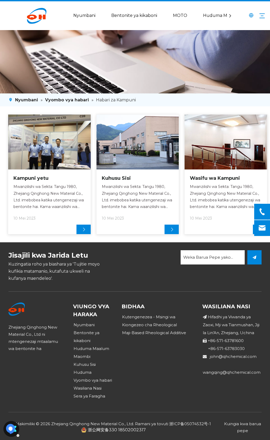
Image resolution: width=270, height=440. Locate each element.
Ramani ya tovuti (151, 423)
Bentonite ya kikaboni (134, 15)
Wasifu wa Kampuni (215, 178)
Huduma (82, 372)
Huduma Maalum (222, 15)
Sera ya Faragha (89, 396)
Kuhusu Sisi (116, 178)
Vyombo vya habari (93, 380)
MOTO (180, 15)
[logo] (16, 309)
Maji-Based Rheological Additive (154, 332)
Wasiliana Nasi (88, 388)
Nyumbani (84, 15)
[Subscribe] (254, 257)
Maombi (82, 356)
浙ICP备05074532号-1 (190, 423)
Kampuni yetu (31, 178)
